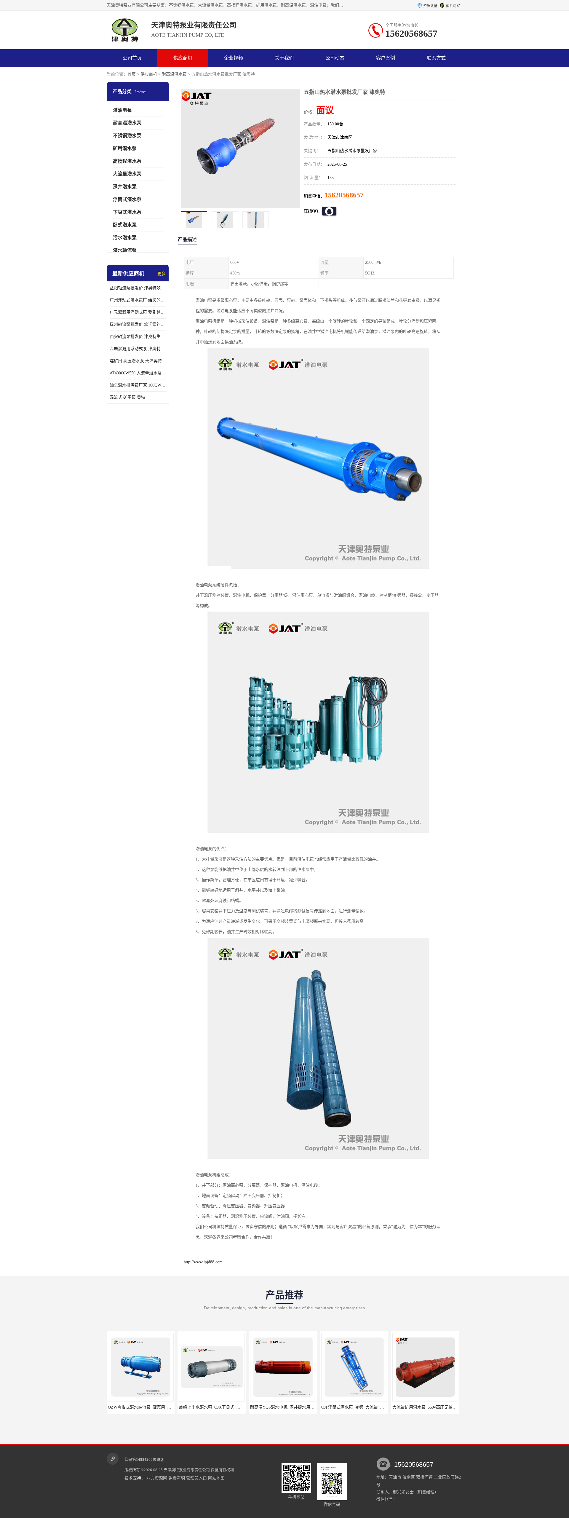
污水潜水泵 (125, 237)
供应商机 (182, 57)
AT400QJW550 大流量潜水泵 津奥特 (138, 373)
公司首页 (132, 57)
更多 (161, 274)
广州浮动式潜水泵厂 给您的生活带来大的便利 (138, 300)
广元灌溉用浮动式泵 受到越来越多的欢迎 (138, 312)
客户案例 (385, 57)
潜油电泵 (122, 110)
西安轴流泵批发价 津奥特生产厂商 (138, 336)
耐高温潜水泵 (174, 74)
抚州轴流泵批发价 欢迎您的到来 (138, 324)
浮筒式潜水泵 (127, 199)
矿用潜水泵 (125, 148)
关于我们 (284, 57)
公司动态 (334, 57)
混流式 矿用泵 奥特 (127, 397)
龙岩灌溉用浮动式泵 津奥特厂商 (138, 349)
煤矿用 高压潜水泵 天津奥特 (136, 361)
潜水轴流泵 (125, 250)
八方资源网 (156, 1478)
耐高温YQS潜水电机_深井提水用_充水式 (216, 1407)
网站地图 (216, 1478)
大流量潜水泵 (127, 173)
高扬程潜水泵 (127, 161)
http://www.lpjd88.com (203, 1262)
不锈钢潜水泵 (127, 135)
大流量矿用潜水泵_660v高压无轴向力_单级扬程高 (367, 1407)
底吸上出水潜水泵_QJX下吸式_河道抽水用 (147, 1407)
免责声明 (176, 1478)
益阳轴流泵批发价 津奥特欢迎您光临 (138, 288)
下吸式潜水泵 (127, 212)
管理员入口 (196, 1478)
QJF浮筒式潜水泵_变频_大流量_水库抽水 (288, 1407)
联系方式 (436, 57)
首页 (131, 74)
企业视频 (233, 57)
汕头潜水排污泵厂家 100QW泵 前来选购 (138, 385)
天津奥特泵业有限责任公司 (187, 1470)
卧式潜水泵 (125, 224)
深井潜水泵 (125, 186)
